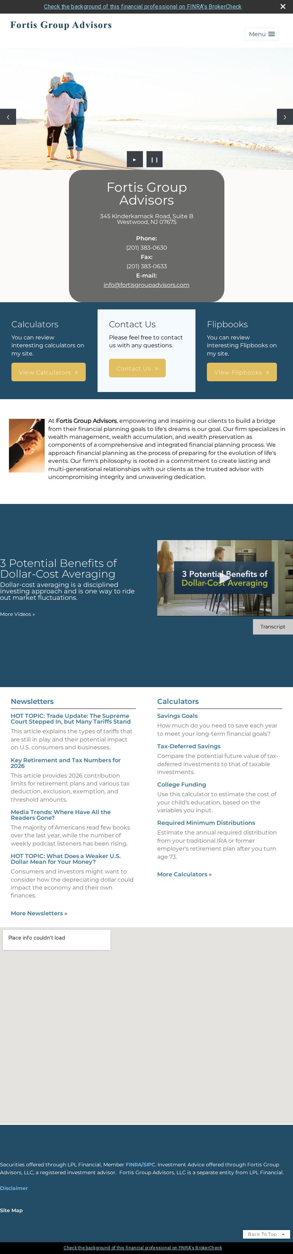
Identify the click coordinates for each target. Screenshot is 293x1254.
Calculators (178, 701)
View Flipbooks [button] (238, 372)
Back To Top (263, 1234)
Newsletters (32, 701)
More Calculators (184, 874)
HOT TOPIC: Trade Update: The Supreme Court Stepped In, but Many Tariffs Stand (71, 718)
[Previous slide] (8, 117)
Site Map (11, 1210)
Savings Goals (177, 715)
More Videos (17, 614)
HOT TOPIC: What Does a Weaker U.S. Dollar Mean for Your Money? (66, 859)
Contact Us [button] (133, 368)
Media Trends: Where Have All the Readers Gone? (61, 815)
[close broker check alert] (283, 6)
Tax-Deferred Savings (188, 746)
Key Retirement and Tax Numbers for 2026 (66, 763)
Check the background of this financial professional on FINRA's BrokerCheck (143, 6)
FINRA (133, 1164)
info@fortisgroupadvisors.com (146, 284)
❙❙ (154, 159)
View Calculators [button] (45, 372)
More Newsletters (39, 913)
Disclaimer (14, 1188)
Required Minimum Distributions (206, 822)
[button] (262, 34)
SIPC (149, 1164)
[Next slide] (285, 117)
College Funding (181, 784)
